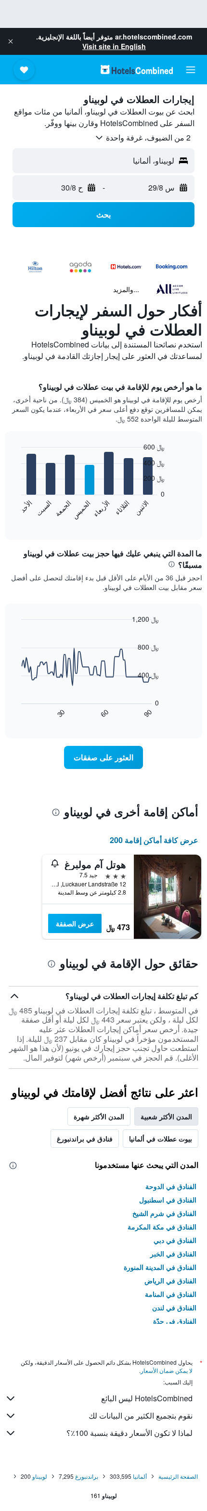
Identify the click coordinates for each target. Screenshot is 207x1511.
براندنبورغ (86, 1476)
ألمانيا (140, 1476)
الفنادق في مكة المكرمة (162, 1226)
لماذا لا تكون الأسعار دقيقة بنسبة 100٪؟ (129, 1432)
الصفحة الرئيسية (178, 1476)
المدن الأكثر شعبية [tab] (166, 1116)
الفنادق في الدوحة (170, 1186)
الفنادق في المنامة (170, 1294)
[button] (10, 41)
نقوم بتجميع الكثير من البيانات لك (141, 1415)
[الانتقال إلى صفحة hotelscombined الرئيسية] (136, 69)
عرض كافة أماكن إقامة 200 (154, 839)
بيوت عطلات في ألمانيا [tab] (160, 1138)
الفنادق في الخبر (173, 1253)
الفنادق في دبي (175, 1240)
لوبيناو (39, 1476)
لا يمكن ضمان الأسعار (167, 1370)
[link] (103, 757)
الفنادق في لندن (174, 1307)
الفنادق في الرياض (170, 1280)
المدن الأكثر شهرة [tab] (99, 1116)
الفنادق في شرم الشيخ (164, 1213)
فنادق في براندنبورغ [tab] (85, 1138)
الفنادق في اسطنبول (167, 1199)
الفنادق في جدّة (174, 1321)
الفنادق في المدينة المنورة (160, 1267)
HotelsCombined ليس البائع (147, 1398)
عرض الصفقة (75, 923)
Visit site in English (114, 46)
